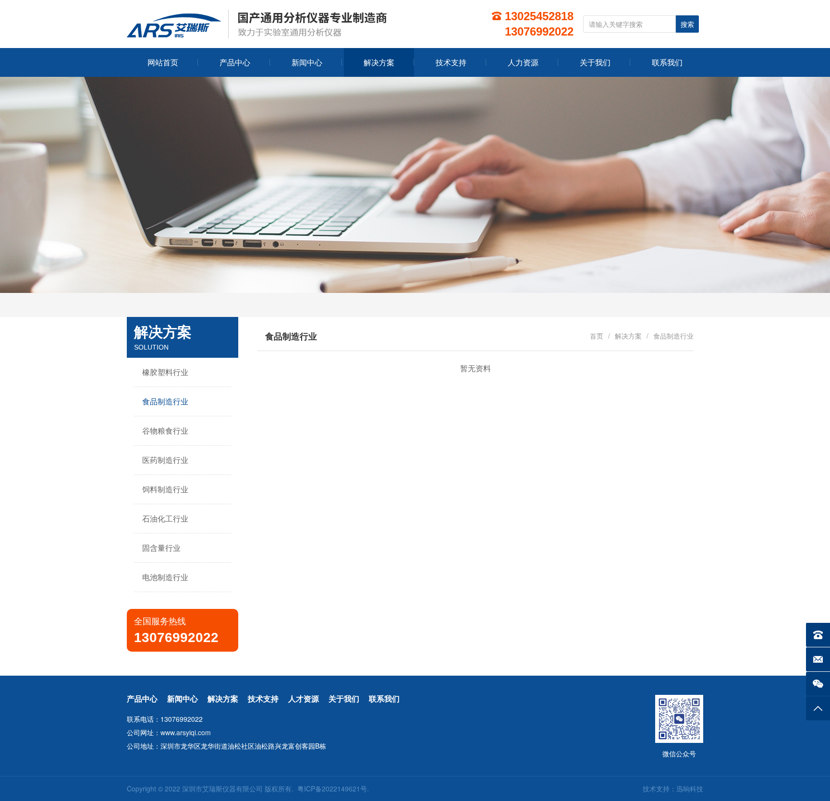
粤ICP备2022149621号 (332, 788)
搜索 (687, 24)
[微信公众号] (818, 683)
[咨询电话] (818, 634)
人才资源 (303, 698)
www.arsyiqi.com (185, 732)
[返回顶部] (818, 708)
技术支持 (263, 698)
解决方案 (628, 335)
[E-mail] (818, 659)
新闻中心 (182, 698)
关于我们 (344, 698)
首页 (596, 335)
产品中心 (142, 698)
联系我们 (384, 698)
